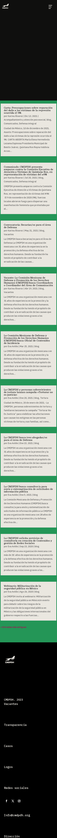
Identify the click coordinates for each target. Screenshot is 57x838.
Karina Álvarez (15, 116)
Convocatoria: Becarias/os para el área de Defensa (27, 226)
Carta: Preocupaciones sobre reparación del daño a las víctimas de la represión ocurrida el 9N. (28, 110)
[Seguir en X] (12, 801)
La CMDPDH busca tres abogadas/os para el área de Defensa (25, 438)
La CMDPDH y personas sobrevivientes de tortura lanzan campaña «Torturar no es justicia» (28, 392)
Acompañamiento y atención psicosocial (24, 119)
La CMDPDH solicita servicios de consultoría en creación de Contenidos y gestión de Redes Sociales (28, 541)
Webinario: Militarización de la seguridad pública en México (22, 587)
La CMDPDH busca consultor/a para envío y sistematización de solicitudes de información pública (28, 489)
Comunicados (11, 123)
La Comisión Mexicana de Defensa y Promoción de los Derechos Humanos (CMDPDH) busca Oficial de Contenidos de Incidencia (27, 339)
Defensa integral (27, 123)
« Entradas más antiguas (13, 627)
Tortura (44, 398)
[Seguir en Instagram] (19, 801)
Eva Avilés (13, 346)
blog (49, 119)
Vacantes (9, 234)
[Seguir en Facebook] (6, 801)
